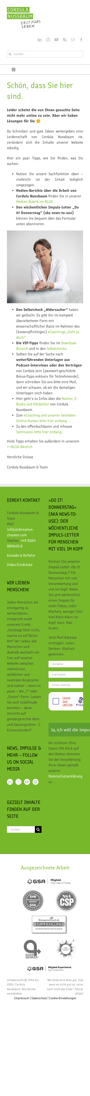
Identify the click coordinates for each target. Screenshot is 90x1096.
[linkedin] (40, 39)
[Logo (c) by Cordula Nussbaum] (23, 8)
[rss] (64, 39)
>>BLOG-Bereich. (20, 447)
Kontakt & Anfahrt (21, 555)
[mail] (73, 39)
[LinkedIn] (10, 782)
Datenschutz (39, 998)
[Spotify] (36, 782)
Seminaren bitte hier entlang (38, 432)
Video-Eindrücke (20, 564)
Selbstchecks (56, 348)
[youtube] (56, 39)
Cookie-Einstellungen (62, 998)
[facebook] (81, 39)
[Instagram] (18, 782)
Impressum (21, 998)
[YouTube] (27, 782)
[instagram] (48, 39)
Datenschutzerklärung (65, 776)
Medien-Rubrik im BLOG (34, 201)
